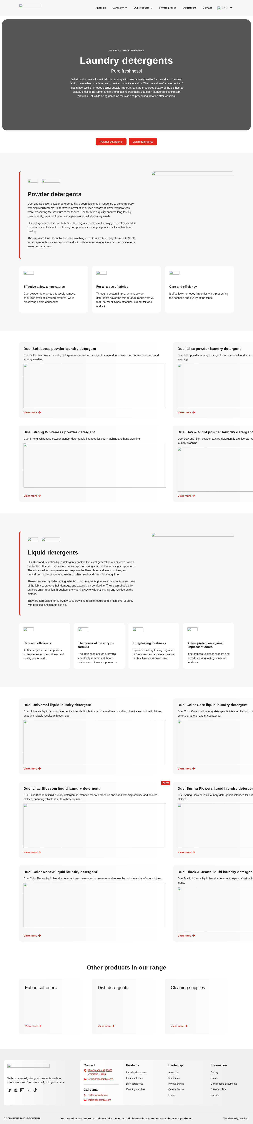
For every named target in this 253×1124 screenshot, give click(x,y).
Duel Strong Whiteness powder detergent (59, 432)
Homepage (114, 51)
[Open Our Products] (151, 8)
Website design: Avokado (236, 1118)
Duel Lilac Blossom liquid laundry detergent (62, 788)
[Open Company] (126, 8)
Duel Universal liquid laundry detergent (57, 705)
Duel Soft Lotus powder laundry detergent (60, 349)
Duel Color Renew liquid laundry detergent (60, 872)
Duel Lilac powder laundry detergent (209, 349)
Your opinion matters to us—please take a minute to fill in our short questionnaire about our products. (126, 1118)
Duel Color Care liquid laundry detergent (212, 705)
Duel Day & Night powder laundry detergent (215, 432)
